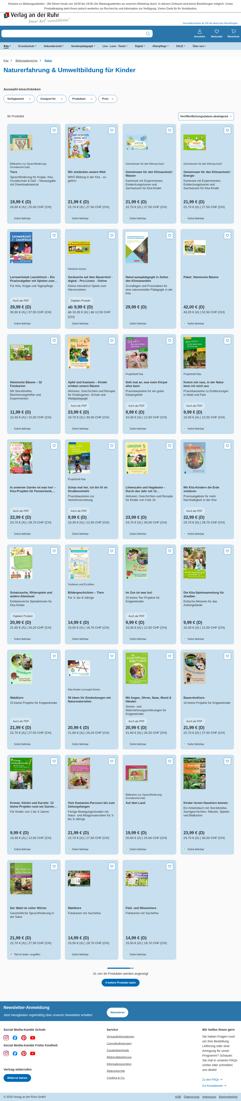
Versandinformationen (120, 1036)
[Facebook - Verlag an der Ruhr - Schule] (15, 1037)
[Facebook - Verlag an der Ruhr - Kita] (15, 1053)
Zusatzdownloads (118, 1050)
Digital (139, 46)
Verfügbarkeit (15, 98)
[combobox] (72, 34)
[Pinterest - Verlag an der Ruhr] (23, 1037)
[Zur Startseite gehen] (60, 18)
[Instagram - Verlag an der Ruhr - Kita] (6, 1053)
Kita (6, 46)
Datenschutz (192, 1097)
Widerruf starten (17, 1077)
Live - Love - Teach (114, 46)
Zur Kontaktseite (212, 1085)
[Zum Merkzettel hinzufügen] (54, 130)
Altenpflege (159, 46)
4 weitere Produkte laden (120, 982)
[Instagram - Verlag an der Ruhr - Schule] (6, 1037)
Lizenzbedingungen (119, 1043)
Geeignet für (48, 98)
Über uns (198, 46)
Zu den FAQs (210, 1079)
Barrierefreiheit (228, 1097)
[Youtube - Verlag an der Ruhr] (32, 1037)
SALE (179, 46)
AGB (178, 1097)
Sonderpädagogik (82, 46)
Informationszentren (119, 1064)
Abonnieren (117, 1012)
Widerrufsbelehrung (119, 1057)
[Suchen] (148, 34)
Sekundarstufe (53, 46)
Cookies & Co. (116, 1077)
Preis (105, 98)
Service (112, 1029)
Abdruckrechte (116, 1070)
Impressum (209, 1097)
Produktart (79, 98)
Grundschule (26, 46)
